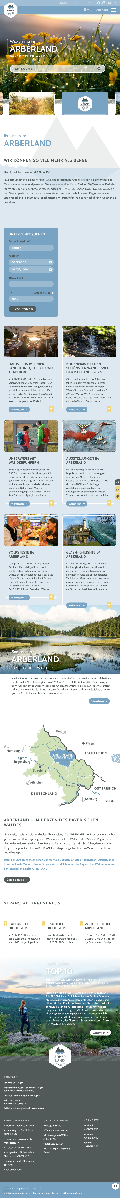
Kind (11, 292)
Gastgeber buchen (75, 3)
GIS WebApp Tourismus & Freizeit (56, 1150)
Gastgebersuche (53, 1125)
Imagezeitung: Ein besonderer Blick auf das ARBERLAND (19, 1154)
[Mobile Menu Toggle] (113, 10)
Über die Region (15, 879)
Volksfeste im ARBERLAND (97, 926)
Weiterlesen (17, 409)
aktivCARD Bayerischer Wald (20, 1125)
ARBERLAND (91, 1129)
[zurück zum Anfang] (115, 1186)
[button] (7, 1191)
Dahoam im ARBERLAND (18, 1147)
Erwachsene (16, 277)
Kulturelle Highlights (19, 926)
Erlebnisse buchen (54, 1143)
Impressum (22, 1188)
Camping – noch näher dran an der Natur (19, 1163)
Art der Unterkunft (20, 241)
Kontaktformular (14, 1169)
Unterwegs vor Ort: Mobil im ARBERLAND (18, 1132)
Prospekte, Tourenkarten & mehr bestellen (18, 1141)
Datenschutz (37, 1188)
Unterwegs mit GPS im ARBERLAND (55, 1137)
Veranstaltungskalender (56, 1130)
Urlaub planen (55, 1120)
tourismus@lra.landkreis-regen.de (27, 1108)
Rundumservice (17, 1120)
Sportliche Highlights (57, 926)
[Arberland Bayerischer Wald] (11, 10)
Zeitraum (14, 256)
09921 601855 (15, 1100)
